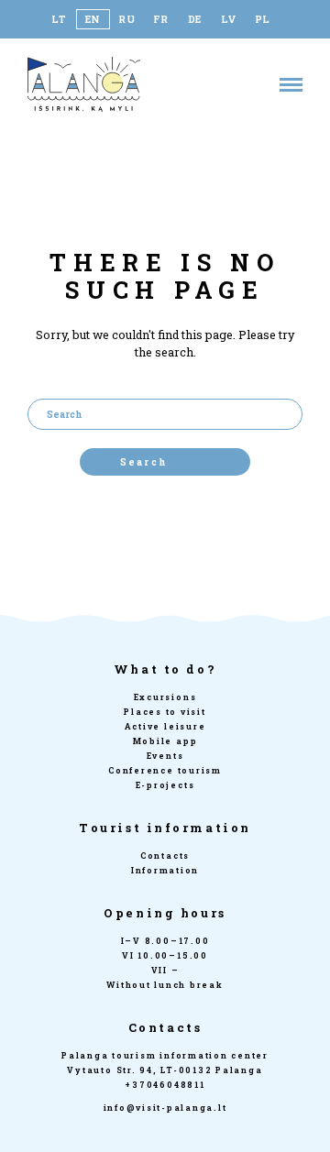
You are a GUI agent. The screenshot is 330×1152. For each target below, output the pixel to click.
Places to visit (164, 712)
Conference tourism (165, 770)
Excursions (165, 697)
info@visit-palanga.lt (165, 1108)
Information (165, 870)
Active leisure (165, 726)
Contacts (165, 855)
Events (165, 756)
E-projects (165, 785)
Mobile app (165, 741)
